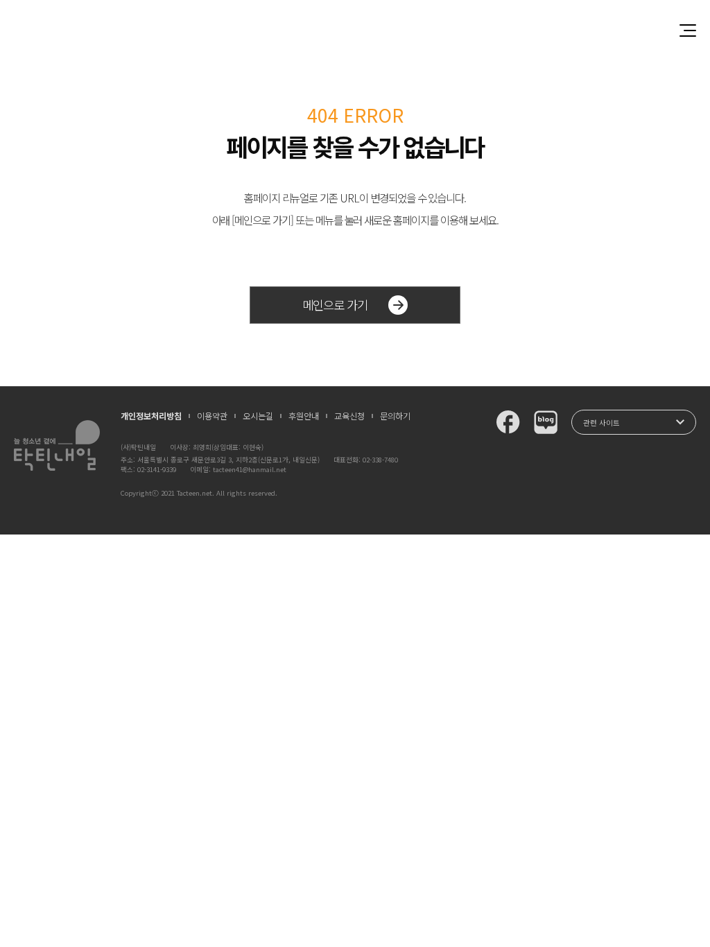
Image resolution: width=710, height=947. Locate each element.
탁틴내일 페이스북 (508, 422)
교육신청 (349, 416)
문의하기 (395, 416)
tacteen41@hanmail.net (249, 469)
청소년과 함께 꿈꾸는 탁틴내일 (355, 30)
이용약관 (212, 416)
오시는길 (258, 416)
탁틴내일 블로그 (545, 422)
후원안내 (303, 416)
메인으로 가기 (334, 304)
